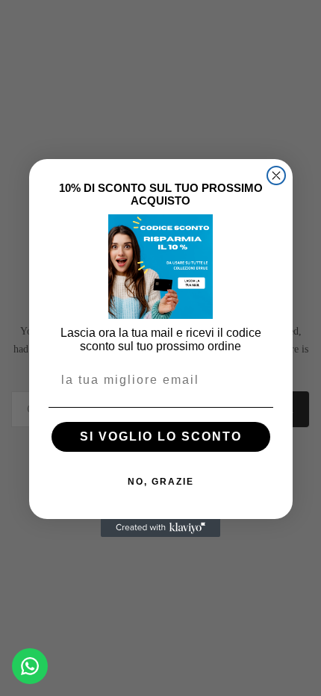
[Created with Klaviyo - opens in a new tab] (160, 528)
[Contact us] (30, 666)
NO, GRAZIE (161, 481)
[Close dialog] (276, 175)
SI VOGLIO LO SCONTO (161, 436)
